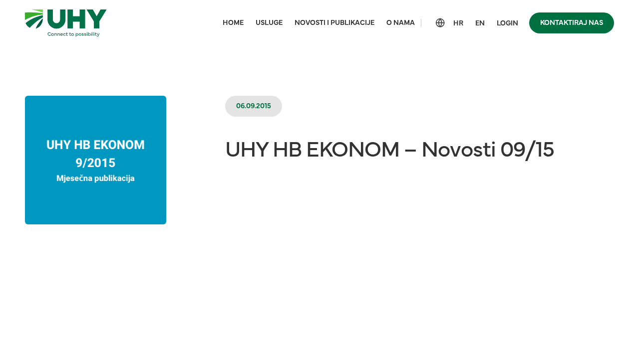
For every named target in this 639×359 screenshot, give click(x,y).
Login (507, 23)
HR (458, 23)
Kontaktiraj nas (571, 22)
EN (480, 23)
